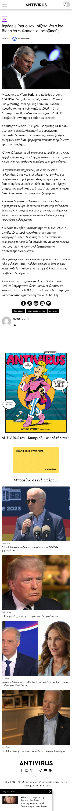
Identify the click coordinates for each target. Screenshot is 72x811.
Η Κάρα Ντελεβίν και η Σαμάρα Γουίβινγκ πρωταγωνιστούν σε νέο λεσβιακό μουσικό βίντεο (33, 802)
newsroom (25, 38)
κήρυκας (53, 311)
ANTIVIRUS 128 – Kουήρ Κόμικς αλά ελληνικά (36, 438)
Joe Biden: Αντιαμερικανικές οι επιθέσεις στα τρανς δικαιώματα (34, 751)
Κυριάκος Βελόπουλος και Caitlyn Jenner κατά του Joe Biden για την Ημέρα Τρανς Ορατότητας (36, 683)
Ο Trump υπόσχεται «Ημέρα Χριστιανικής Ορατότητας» (30, 616)
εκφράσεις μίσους (36, 311)
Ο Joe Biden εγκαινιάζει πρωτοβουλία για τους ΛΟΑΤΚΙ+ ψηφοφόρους (30, 549)
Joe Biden (19, 311)
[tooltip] (23, 303)
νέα (4, 19)
